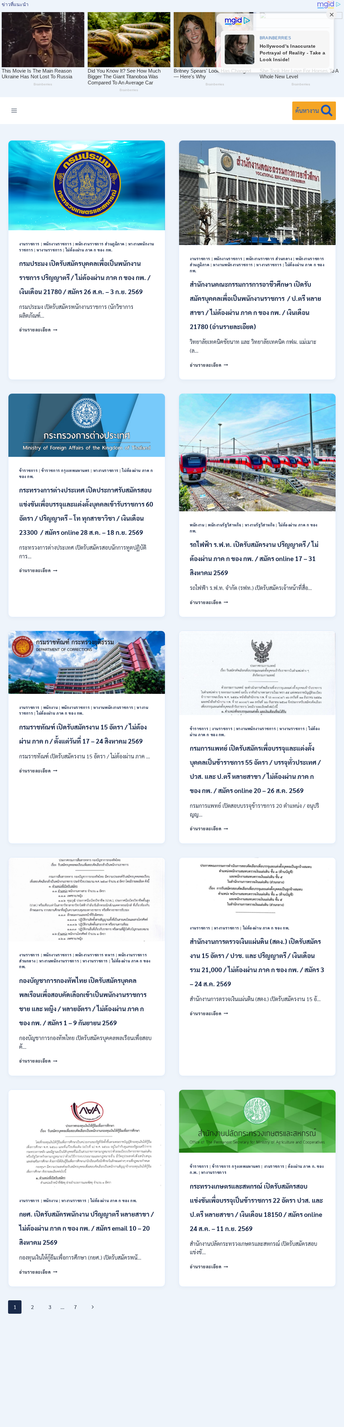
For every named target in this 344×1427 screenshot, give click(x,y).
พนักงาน (197, 524)
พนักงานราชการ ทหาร (95, 954)
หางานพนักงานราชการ (233, 264)
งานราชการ (29, 243)
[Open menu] (14, 111)
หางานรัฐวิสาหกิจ (260, 524)
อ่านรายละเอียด (38, 329)
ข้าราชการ (28, 470)
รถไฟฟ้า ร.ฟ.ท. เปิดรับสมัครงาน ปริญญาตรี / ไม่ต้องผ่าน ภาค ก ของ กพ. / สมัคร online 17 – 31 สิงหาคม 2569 (254, 558)
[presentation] (86, 185)
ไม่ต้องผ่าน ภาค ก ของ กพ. (89, 249)
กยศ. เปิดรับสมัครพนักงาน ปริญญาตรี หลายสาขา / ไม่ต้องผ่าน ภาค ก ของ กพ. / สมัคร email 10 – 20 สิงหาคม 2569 (86, 1228)
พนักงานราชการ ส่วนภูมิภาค (100, 243)
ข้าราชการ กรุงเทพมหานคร (65, 470)
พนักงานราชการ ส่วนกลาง (269, 258)
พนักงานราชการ (57, 243)
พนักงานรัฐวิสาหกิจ (224, 524)
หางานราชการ (49, 249)
